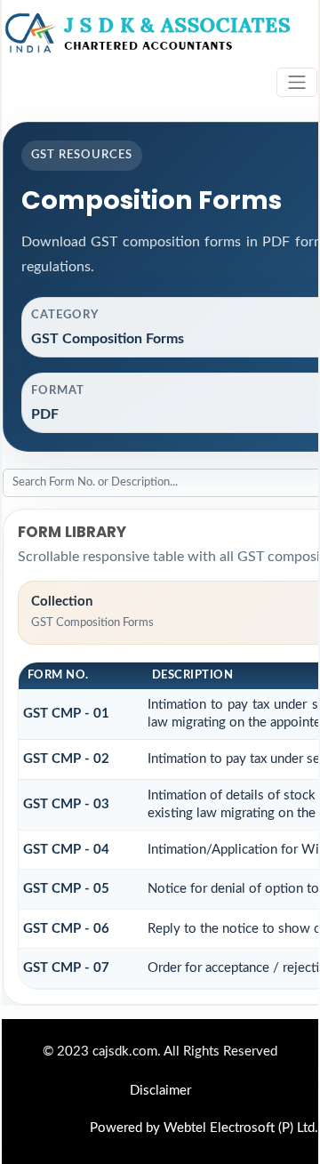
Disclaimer (160, 1090)
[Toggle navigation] (296, 82)
